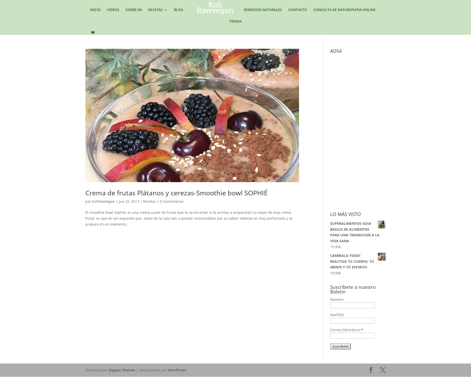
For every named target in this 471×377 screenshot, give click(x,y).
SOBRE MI (134, 10)
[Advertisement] (367, 129)
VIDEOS (113, 10)
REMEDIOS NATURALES (263, 10)
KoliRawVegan (103, 201)
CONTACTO (297, 10)
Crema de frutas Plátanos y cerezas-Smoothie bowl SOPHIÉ (176, 192)
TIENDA (235, 22)
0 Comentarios (171, 201)
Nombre (337, 299)
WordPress (177, 370)
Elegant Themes (121, 370)
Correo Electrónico (346, 329)
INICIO (95, 10)
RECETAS (155, 10)
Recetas (149, 201)
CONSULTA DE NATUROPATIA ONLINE (344, 10)
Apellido (337, 314)
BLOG (178, 10)
